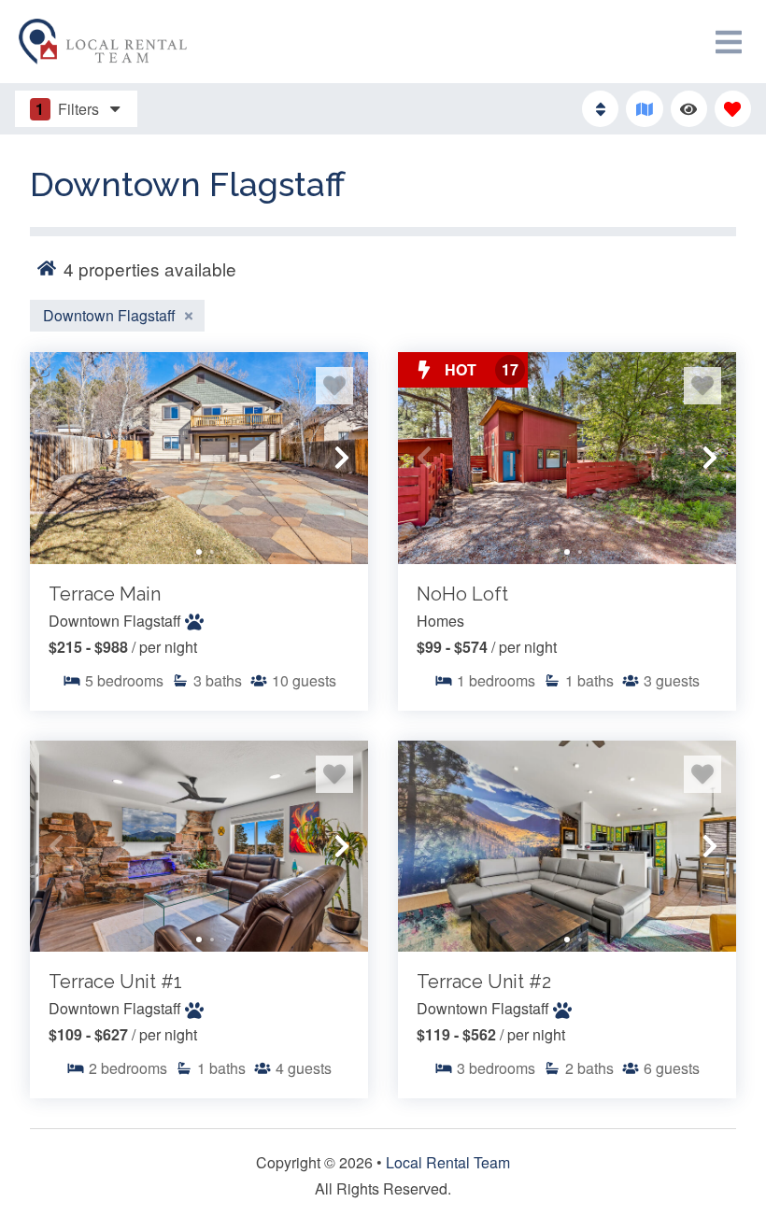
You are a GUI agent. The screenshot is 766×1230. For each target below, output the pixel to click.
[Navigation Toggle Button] (728, 42)
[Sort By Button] (600, 109)
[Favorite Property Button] (334, 385)
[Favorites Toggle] (733, 109)
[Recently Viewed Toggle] (689, 109)
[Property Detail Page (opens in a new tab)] (199, 457)
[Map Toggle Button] (644, 109)
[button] (56, 457)
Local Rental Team (448, 1162)
